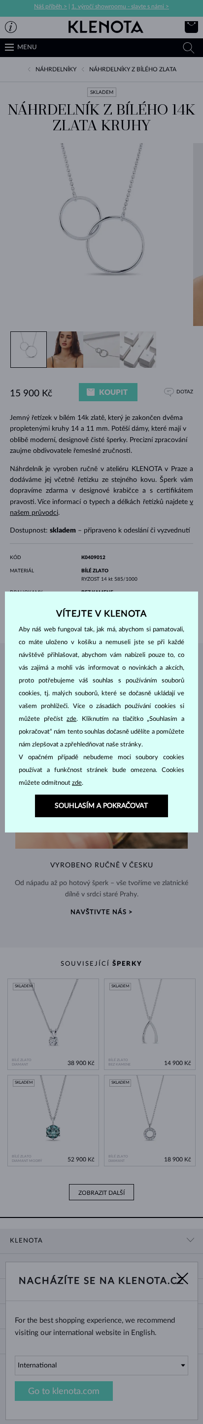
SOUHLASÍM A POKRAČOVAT (101, 805)
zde (71, 719)
